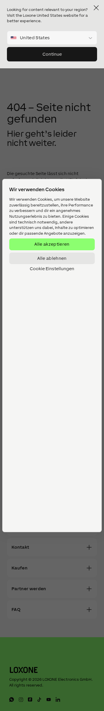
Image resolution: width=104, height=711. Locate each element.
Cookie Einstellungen (52, 268)
